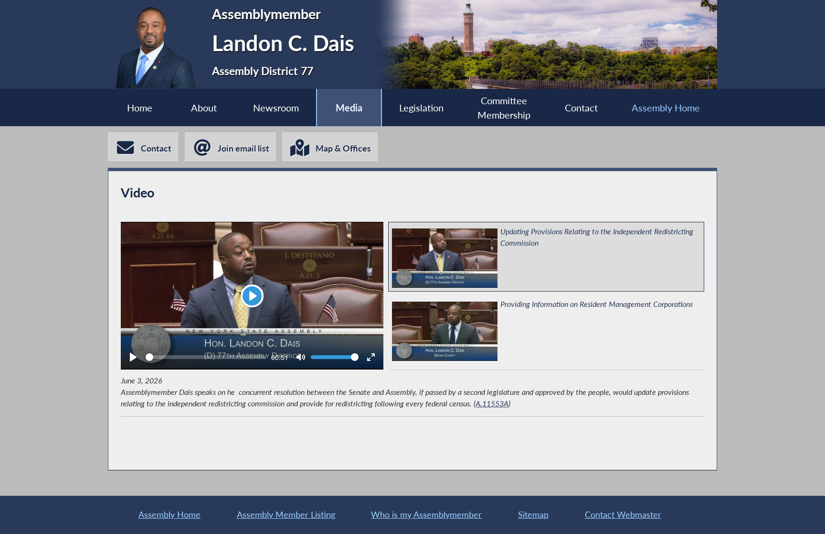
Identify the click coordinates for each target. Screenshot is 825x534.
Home (139, 107)
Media (349, 107)
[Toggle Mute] (300, 357)
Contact (581, 107)
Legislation (421, 107)
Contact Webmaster (623, 515)
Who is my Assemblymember (426, 515)
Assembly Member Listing (286, 515)
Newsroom (276, 107)
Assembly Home (666, 107)
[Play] (133, 357)
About (204, 107)
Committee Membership (503, 107)
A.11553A (492, 403)
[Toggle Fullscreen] (371, 357)
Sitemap (533, 515)
